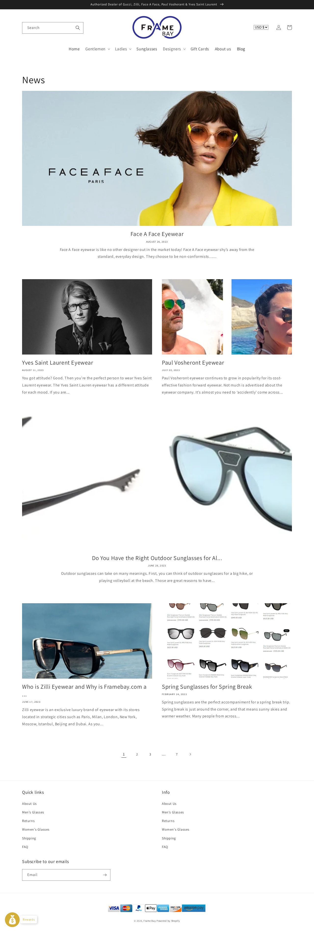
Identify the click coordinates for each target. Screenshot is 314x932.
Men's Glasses (33, 812)
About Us (29, 803)
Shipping (29, 838)
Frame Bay (150, 920)
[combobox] (52, 27)
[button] (27, 27)
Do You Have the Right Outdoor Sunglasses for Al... (157, 558)
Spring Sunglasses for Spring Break (207, 686)
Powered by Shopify (168, 920)
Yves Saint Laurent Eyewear (57, 362)
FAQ (25, 847)
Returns (28, 821)
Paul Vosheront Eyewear (193, 362)
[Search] (77, 27)
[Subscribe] (104, 875)
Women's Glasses (36, 829)
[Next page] (190, 754)
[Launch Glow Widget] (12, 919)
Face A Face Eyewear (157, 234)
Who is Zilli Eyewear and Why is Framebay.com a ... (84, 690)
